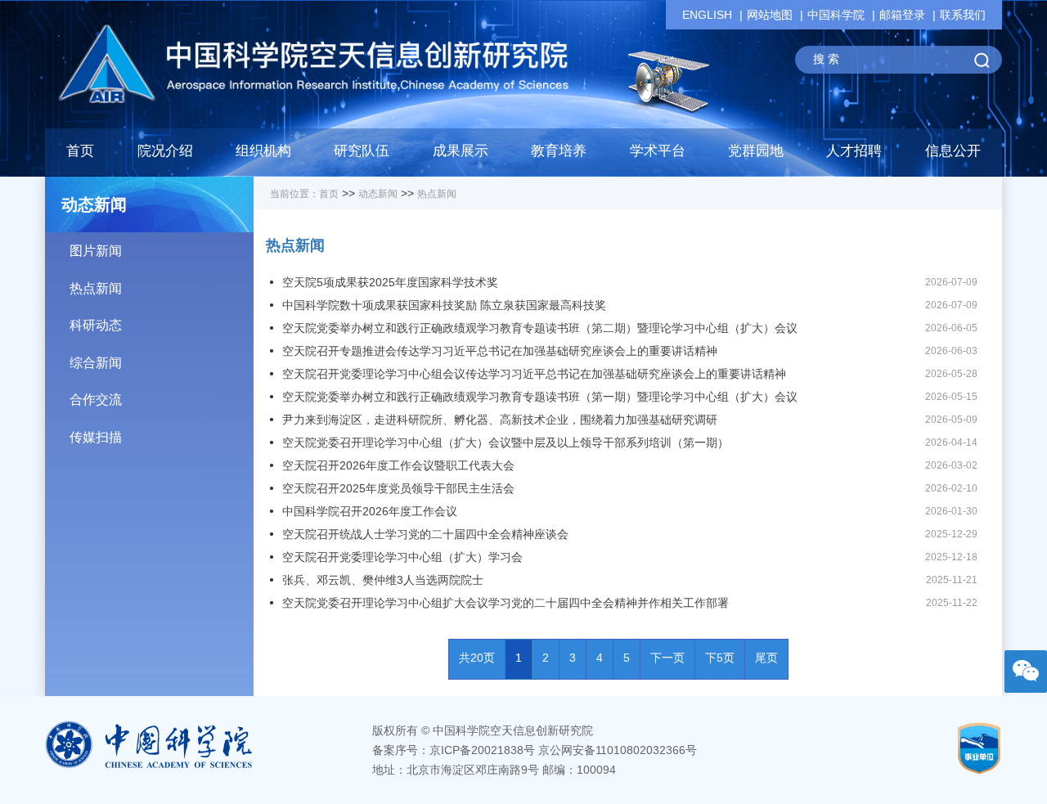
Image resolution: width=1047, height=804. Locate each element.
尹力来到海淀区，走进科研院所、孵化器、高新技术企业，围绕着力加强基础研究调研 (499, 419)
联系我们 (963, 14)
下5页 (720, 657)
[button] (361, 155)
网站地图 (770, 14)
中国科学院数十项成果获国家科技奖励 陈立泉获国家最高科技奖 (444, 305)
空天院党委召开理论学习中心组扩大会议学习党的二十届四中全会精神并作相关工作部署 (505, 602)
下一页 (667, 657)
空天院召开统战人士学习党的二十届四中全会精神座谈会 (425, 534)
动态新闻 (378, 194)
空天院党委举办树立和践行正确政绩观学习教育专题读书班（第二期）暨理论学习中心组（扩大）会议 (540, 328)
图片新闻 (96, 251)
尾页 (766, 657)
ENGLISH (707, 14)
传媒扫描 (96, 437)
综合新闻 (96, 363)
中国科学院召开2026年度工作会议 (369, 511)
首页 (80, 151)
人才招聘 (854, 151)
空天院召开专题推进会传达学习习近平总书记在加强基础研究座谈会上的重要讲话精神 (499, 350)
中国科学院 (836, 14)
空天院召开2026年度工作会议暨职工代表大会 (398, 465)
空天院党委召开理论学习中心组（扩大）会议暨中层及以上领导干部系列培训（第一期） (505, 442)
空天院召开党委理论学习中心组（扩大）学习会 (402, 557)
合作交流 (96, 399)
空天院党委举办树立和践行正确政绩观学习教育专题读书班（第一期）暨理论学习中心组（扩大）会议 (540, 396)
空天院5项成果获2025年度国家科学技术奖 (390, 282)
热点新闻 (96, 288)
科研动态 (96, 325)
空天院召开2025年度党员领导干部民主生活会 (398, 488)
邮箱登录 (902, 14)
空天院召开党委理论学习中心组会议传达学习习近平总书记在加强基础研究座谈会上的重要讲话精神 (534, 373)
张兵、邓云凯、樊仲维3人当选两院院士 (382, 579)
